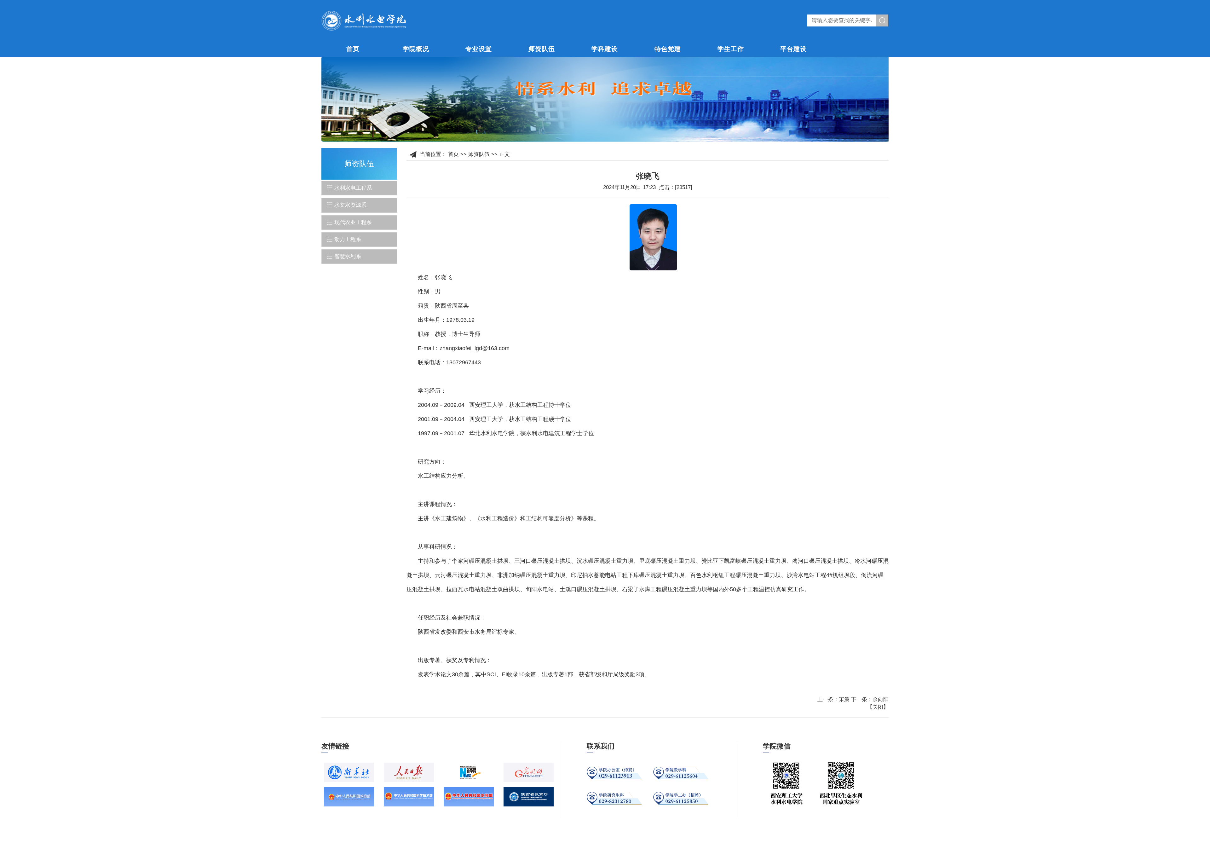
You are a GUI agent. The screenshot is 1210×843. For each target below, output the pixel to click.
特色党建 (667, 48)
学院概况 (416, 48)
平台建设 (793, 48)
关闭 (878, 707)
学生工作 (730, 48)
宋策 (844, 699)
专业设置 (478, 48)
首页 (353, 48)
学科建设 (604, 48)
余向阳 (881, 699)
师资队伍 (541, 48)
